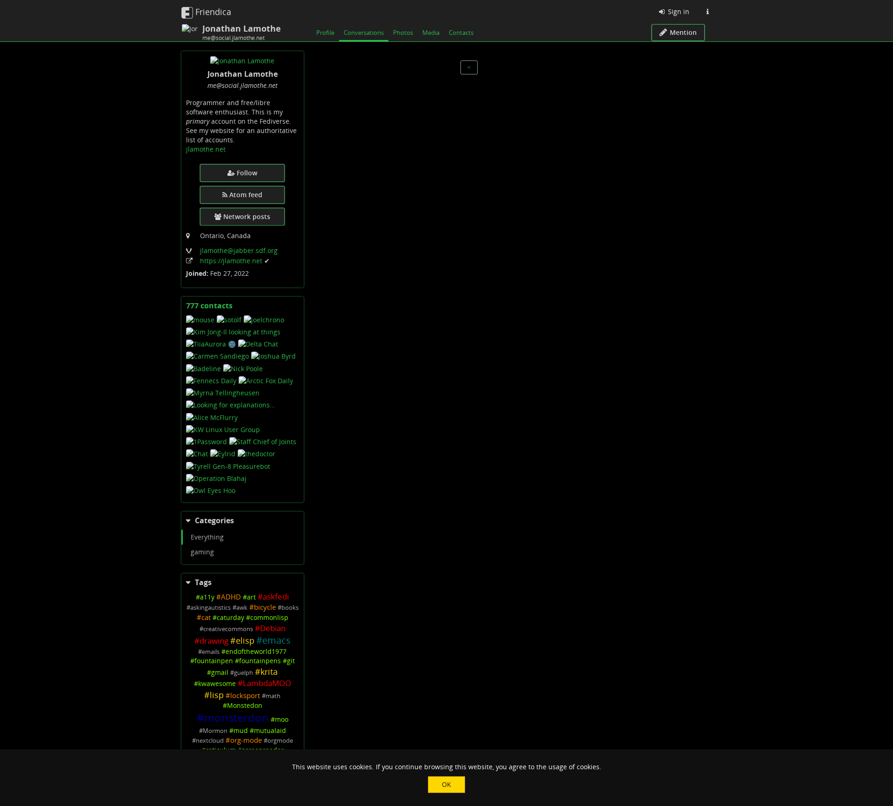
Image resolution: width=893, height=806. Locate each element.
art (251, 597)
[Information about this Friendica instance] (707, 11)
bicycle (265, 607)
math (273, 696)
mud (240, 730)
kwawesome (217, 683)
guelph (243, 673)
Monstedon (244, 705)
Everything (207, 537)
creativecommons (228, 629)
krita (269, 671)
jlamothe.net (206, 149)
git (291, 660)
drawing (214, 640)
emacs (276, 640)
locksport (245, 695)
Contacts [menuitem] (461, 32)
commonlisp (269, 617)
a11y (207, 597)
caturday (230, 617)
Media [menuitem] (431, 32)
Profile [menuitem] (325, 32)
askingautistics (210, 608)
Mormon (215, 731)
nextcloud (210, 741)
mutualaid (270, 730)
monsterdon (236, 717)
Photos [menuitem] (403, 32)
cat (206, 617)
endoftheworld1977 (256, 651)
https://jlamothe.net (232, 260)
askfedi (276, 596)
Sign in (677, 11)
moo (281, 719)
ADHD (231, 597)
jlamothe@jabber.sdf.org (239, 250)
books (290, 608)
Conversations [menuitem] (364, 32)
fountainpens (260, 660)
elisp (245, 640)
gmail (219, 672)
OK (446, 784)
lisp (217, 694)
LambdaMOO (267, 683)
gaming (202, 551)
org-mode (246, 740)
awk (241, 608)
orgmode (280, 741)
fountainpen (213, 660)
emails (211, 652)
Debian (273, 628)
